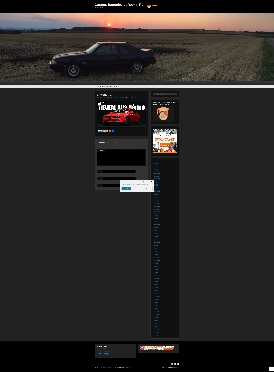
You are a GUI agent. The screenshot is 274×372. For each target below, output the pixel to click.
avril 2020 (156, 271)
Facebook (172, 364)
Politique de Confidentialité (103, 353)
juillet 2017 (156, 320)
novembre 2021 (157, 242)
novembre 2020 (157, 260)
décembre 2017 (157, 313)
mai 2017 (156, 323)
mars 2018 (156, 308)
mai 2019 (156, 287)
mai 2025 (156, 182)
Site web (99, 185)
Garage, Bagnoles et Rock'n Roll (120, 4)
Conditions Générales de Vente (104, 348)
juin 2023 (155, 214)
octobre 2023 (156, 209)
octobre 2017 (156, 316)
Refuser (137, 188)
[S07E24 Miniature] (121, 127)
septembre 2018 (157, 299)
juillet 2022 (156, 230)
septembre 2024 (157, 194)
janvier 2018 (156, 311)
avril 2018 (156, 307)
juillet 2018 (156, 302)
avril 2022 (156, 235)
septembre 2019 (157, 281)
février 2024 (156, 203)
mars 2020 (156, 272)
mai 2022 (156, 233)
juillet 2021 (156, 248)
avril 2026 (156, 167)
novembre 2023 (157, 208)
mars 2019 (156, 290)
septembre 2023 (157, 211)
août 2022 (156, 229)
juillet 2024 (156, 196)
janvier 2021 (156, 257)
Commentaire (101, 150)
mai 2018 (156, 305)
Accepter (126, 188)
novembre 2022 (157, 224)
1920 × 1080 (109, 97)
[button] (151, 182)
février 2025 (156, 187)
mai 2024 (156, 199)
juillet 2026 (156, 163)
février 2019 (156, 292)
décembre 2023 (157, 206)
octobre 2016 (156, 334)
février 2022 (156, 238)
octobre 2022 (156, 226)
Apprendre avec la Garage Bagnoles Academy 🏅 (108, 86)
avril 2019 (156, 289)
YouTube (178, 364)
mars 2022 (156, 236)
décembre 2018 (157, 295)
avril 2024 (156, 200)
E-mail (99, 178)
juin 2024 (155, 197)
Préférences (147, 188)
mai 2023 (156, 215)
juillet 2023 (156, 212)
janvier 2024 (156, 205)
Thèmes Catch (176, 367)
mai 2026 (156, 166)
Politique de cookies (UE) (103, 354)
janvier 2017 (156, 329)
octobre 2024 (156, 193)
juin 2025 (155, 181)
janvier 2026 (156, 172)
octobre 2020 (156, 262)
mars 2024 (156, 202)
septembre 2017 (157, 317)
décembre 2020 (157, 259)
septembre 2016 (157, 335)
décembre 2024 (157, 190)
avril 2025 (156, 184)
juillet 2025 (156, 179)
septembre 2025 (157, 178)
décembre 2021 (157, 241)
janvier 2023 (156, 221)
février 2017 (156, 328)
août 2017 (156, 319)
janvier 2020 (156, 275)
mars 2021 (156, 254)
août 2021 (156, 247)
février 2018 (156, 310)
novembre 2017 (157, 314)
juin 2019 (155, 286)
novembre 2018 (157, 296)
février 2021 (156, 256)
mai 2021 (156, 251)
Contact (112, 83)
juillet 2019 (156, 284)
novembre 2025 (157, 175)
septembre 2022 (157, 227)
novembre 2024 (157, 191)
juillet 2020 (156, 266)
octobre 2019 (156, 280)
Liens (105, 83)
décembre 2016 (157, 331)
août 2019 (156, 283)
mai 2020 (156, 269)
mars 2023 (156, 218)
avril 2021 (156, 253)
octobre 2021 (156, 244)
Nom (99, 171)
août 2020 (156, 265)
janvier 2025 (156, 188)
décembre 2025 (157, 173)
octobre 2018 (156, 298)
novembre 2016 (157, 332)
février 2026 (156, 170)
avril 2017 (156, 325)
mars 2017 (156, 326)
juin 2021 (155, 250)
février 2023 (156, 220)
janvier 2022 (156, 239)
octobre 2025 (156, 176)
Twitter (175, 364)
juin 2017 (155, 322)
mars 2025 (156, 185)
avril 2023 (156, 217)
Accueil (98, 83)
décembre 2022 (157, 223)
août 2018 (156, 301)
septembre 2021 (157, 245)
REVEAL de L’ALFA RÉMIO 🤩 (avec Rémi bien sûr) (125, 97)
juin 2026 (155, 164)
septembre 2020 (157, 263)
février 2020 (156, 274)
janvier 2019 (156, 293)
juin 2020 (155, 268)
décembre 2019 (157, 277)
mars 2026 (156, 169)
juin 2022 (155, 232)
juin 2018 (155, 304)
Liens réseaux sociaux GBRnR (104, 351)
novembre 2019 (157, 278)
